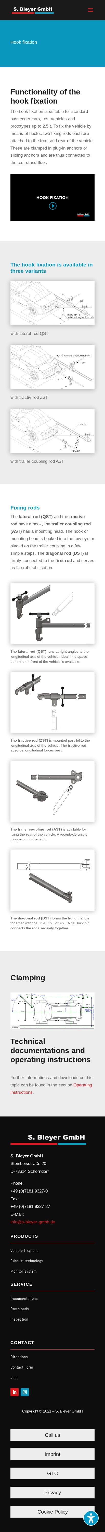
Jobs (14, 1377)
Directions (19, 1357)
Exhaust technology (26, 1261)
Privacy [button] (52, 1492)
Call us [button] (52, 1435)
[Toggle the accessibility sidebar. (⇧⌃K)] (91, 1518)
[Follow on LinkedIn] (14, 1392)
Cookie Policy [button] (52, 1512)
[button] (90, 13)
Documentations (24, 1298)
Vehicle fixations (24, 1250)
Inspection (19, 1319)
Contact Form (21, 1367)
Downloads (19, 1309)
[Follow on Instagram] (25, 1392)
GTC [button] (52, 1473)
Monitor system (23, 1271)
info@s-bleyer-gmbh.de (32, 1222)
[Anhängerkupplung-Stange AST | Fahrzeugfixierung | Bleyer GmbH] (52, 451)
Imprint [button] (52, 1454)
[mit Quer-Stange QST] (52, 323)
